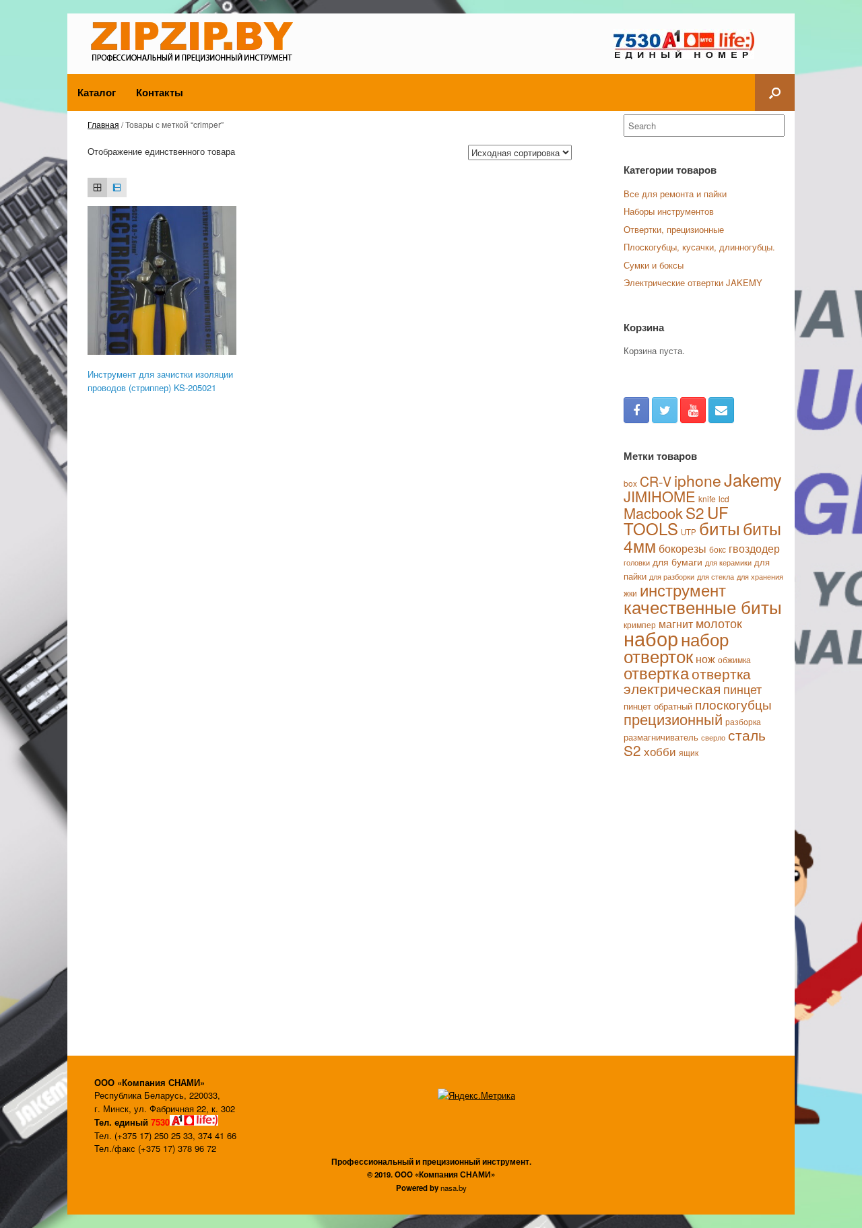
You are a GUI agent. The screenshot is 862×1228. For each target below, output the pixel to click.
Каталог (96, 92)
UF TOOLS (676, 520)
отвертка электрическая (687, 681)
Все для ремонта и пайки (675, 193)
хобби (660, 751)
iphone (697, 480)
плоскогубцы (733, 704)
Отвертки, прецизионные (674, 229)
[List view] (117, 187)
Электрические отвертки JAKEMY (693, 282)
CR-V (655, 481)
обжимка (734, 659)
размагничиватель (661, 736)
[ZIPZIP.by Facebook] (636, 410)
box (630, 483)
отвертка (656, 672)
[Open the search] (775, 92)
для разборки (671, 577)
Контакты (159, 92)
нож (705, 658)
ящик (688, 752)
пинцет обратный (658, 706)
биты (719, 528)
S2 (695, 512)
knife (707, 498)
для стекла (715, 576)
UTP (688, 531)
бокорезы (682, 548)
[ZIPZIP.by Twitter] (664, 410)
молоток (719, 623)
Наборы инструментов (669, 211)
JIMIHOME (660, 495)
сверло (713, 737)
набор (651, 637)
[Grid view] (97, 187)
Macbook (653, 512)
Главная (103, 124)
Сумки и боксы (654, 265)
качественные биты (703, 606)
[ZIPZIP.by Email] (721, 410)
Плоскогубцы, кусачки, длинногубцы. (699, 246)
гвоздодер (754, 548)
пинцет (742, 688)
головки (637, 562)
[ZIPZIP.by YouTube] (693, 410)
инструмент (683, 589)
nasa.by (453, 1187)
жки (630, 593)
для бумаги (677, 561)
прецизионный (673, 718)
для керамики (728, 562)
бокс (717, 549)
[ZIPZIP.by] (197, 40)
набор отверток (676, 647)
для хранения (760, 576)
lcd (724, 498)
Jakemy (753, 479)
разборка (743, 721)
